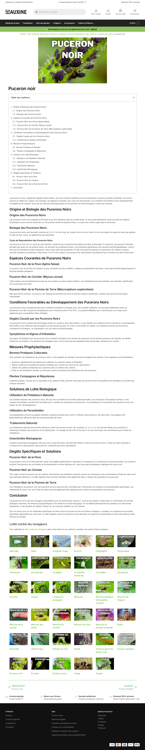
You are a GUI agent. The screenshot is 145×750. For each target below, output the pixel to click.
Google (101, 725)
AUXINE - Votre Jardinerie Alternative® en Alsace (38, 34)
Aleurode (14, 551)
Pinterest (101, 728)
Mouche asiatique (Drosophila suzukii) (104, 600)
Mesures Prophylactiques (24, 143)
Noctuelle (14, 649)
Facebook (102, 715)
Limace (34, 597)
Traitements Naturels (26, 165)
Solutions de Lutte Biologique (26, 154)
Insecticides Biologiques (27, 169)
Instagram (102, 722)
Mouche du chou (82, 624)
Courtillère (101, 572)
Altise (33, 551)
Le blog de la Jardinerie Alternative (70, 34)
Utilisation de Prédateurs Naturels (31, 158)
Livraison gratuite (13, 719)
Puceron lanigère (125, 649)
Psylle (77, 649)
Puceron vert (16, 673)
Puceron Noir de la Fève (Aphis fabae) (33, 121)
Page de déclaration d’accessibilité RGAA (68, 735)
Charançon (15, 572)
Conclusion (18, 187)
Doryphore (122, 572)
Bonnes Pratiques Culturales (28, 147)
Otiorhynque (37, 649)
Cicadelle (57, 572)
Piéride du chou (60, 649)
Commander (134, 14)
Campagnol (101, 551)
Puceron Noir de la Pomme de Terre (32, 184)
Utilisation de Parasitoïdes (28, 162)
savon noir (91, 427)
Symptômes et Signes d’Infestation (32, 140)
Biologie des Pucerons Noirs (29, 114)
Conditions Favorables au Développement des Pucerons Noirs (40, 132)
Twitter (101, 718)
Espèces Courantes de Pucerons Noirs (30, 118)
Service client (121, 14)
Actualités (10, 727)
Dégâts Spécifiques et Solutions (27, 173)
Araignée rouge (60, 551)
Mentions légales (59, 719)
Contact (108, 14)
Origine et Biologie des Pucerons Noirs (29, 107)
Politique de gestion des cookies (65, 731)
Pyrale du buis (60, 673)
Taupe (77, 673)
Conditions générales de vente (64, 723)
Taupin (99, 673)
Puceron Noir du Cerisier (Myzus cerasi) (34, 125)
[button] (134, 23)
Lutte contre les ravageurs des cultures (99, 34)
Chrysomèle (37, 572)
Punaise (35, 673)
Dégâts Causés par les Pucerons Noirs (33, 136)
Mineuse (78, 597)
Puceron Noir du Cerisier (27, 180)
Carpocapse (123, 551)
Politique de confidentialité (63, 727)
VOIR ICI (94, 29)
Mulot (120, 624)
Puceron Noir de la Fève (26, 176)
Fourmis (13, 597)
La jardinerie (11, 723)
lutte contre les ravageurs (36, 529)
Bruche (77, 551)
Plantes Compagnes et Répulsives (31, 151)
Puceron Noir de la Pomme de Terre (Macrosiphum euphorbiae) (44, 129)
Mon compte (96, 14)
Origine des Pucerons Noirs (28, 110)
